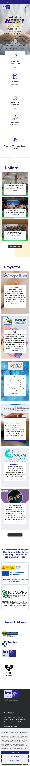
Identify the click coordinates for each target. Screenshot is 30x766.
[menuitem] (21, 2)
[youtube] (9, 2)
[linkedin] (7, 2)
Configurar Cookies (15, 760)
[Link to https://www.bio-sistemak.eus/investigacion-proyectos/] (15, 108)
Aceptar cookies (15, 752)
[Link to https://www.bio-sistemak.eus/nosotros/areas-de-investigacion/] (15, 67)
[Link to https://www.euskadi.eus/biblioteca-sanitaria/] (15, 151)
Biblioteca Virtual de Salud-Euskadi (15, 147)
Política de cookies (6, 764)
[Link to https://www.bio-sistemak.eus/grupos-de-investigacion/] (15, 88)
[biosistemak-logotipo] (6, 6)
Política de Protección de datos (16, 764)
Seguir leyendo (15, 305)
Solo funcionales (15, 756)
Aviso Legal (25, 764)
